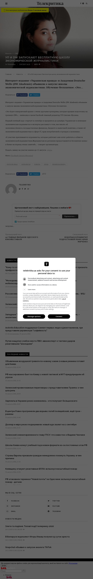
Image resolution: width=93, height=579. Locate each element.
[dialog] (46, 289)
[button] (46, 289)
